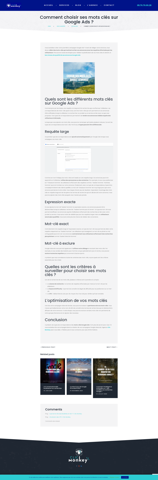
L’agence (92, 5)
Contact (109, 5)
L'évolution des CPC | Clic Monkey (60, 417)
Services (64, 5)
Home (49, 26)
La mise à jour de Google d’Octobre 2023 (78, 387)
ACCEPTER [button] (125, 477)
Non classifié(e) (61, 26)
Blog (78, 5)
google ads (74, 26)
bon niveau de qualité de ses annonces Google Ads (62, 55)
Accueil (48, 5)
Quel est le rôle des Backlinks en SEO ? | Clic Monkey (65, 414)
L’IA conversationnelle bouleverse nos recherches (53, 387)
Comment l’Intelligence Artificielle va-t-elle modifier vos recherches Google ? (104, 389)
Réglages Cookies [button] (114, 477)
